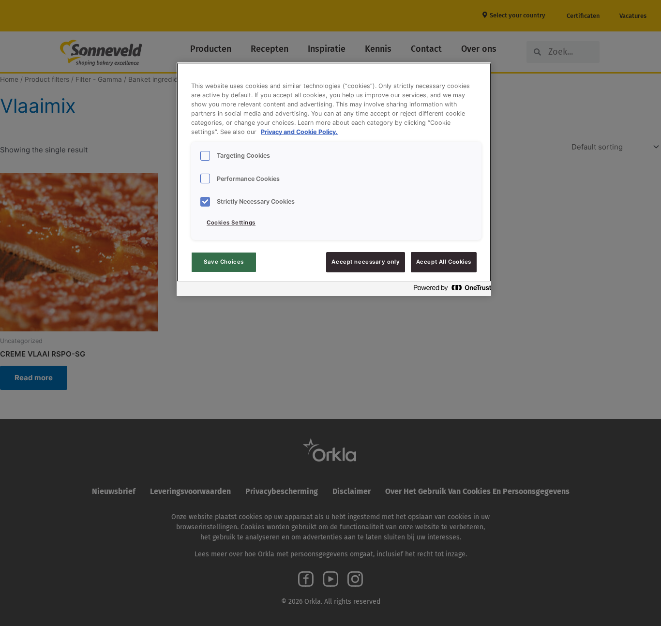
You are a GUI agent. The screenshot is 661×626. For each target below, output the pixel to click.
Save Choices (224, 261)
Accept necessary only (365, 261)
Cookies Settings (231, 222)
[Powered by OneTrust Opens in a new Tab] (449, 290)
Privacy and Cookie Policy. (299, 131)
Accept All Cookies (443, 261)
